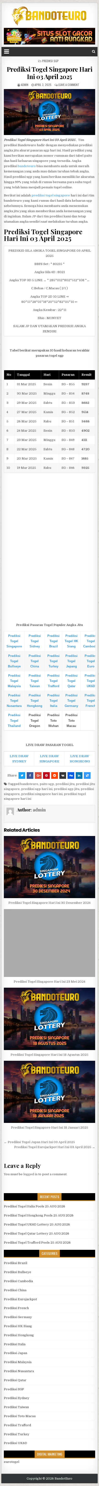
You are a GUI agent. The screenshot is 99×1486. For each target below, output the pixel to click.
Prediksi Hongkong (19, 1335)
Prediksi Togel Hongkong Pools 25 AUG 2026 (39, 1215)
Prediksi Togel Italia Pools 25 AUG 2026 (34, 1206)
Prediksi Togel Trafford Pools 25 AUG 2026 (37, 1242)
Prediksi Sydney (16, 1398)
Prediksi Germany (18, 1317)
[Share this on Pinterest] (46, 775)
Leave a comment (68, 85)
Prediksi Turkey (16, 1434)
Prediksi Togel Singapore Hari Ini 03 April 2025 (50, 73)
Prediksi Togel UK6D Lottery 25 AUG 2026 (37, 1224)
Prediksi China (15, 1290)
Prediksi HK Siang (18, 1326)
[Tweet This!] (22, 775)
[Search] (93, 51)
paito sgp (47, 784)
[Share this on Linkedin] (79, 775)
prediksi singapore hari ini (41, 794)
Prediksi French (16, 1308)
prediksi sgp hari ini (36, 789)
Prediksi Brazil (15, 1263)
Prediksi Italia (14, 1344)
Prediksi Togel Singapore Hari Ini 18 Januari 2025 (49, 1127)
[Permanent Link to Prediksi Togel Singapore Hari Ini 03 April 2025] (49, 112)
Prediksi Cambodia (18, 1281)
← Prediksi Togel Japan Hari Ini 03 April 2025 (39, 1142)
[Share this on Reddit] (54, 775)
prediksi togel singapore (50, 195)
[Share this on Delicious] (87, 775)
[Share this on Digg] (71, 775)
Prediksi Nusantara (19, 1371)
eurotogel (11, 1462)
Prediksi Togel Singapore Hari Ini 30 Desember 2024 (49, 903)
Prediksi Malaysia (17, 1362)
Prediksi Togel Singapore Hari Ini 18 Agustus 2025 (49, 1054)
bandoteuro (27, 166)
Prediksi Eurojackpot (20, 1299)
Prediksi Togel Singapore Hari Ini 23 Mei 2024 (49, 981)
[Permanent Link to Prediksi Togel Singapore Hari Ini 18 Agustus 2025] (49, 1019)
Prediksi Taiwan (16, 1407)
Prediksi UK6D (15, 1443)
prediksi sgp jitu (66, 789)
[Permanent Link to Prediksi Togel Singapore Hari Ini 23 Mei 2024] (49, 943)
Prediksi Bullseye (17, 1272)
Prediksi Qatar (15, 1380)
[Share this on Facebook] (30, 775)
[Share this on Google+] (38, 775)
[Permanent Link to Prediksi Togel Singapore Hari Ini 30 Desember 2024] (49, 867)
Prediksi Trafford (17, 1425)
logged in (30, 1174)
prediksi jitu (65, 784)
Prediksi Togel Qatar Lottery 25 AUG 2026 (36, 1233)
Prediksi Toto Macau (20, 1416)
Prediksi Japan (15, 1353)
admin (24, 85)
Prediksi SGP (50, 61)
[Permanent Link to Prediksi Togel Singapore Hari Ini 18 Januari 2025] (49, 1092)
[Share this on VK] (62, 775)
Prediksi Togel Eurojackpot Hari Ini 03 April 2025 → (54, 1147)
